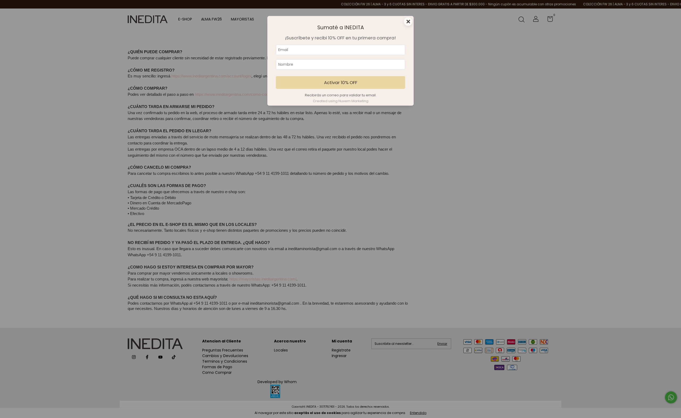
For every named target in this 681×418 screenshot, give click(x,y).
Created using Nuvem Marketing (340, 101)
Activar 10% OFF (340, 82)
